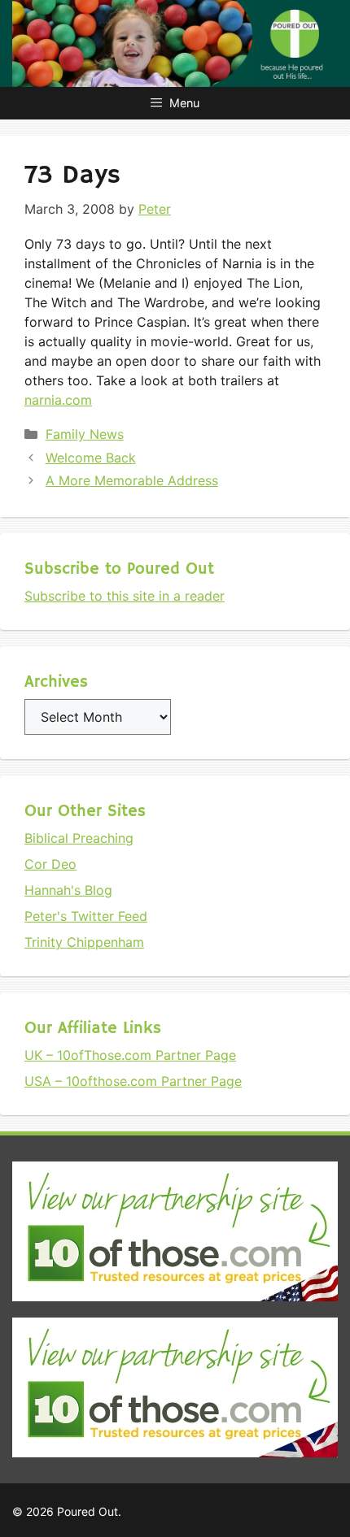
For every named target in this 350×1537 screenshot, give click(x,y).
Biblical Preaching (78, 838)
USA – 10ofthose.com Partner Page (133, 1081)
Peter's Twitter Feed (85, 916)
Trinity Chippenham (84, 942)
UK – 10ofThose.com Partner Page (130, 1055)
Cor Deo (50, 864)
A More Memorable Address (132, 480)
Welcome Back (91, 457)
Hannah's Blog (68, 890)
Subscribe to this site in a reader (124, 596)
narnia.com (58, 400)
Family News (85, 434)
